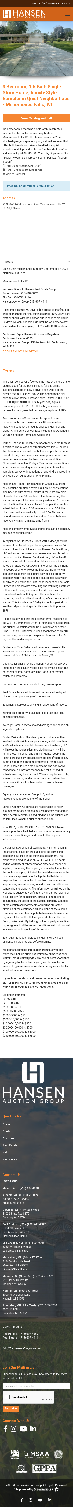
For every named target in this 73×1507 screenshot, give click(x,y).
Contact (65, 3)
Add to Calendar (15, 174)
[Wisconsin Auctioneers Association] (58, 1454)
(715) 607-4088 (49, 3)
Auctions (9, 1138)
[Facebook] (5, 1430)
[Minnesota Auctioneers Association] (36, 1454)
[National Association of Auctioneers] (14, 1454)
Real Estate (10, 1145)
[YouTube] (23, 1430)
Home (35, 3)
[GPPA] (44, 1468)
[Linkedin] (33, 1430)
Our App (8, 1124)
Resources (10, 1159)
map (18, 208)
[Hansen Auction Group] (24, 14)
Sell (5, 1152)
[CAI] (22, 1468)
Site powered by (24, 1489)
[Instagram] (13, 1430)
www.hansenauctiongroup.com (20, 350)
